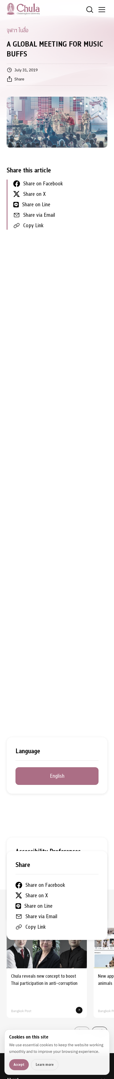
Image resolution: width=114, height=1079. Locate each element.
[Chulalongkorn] (23, 9)
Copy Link (33, 225)
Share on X (34, 194)
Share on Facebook (43, 183)
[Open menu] (101, 9)
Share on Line (36, 204)
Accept (19, 1064)
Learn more (45, 1064)
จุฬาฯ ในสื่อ (17, 30)
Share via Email (39, 215)
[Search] (89, 9)
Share (19, 79)
